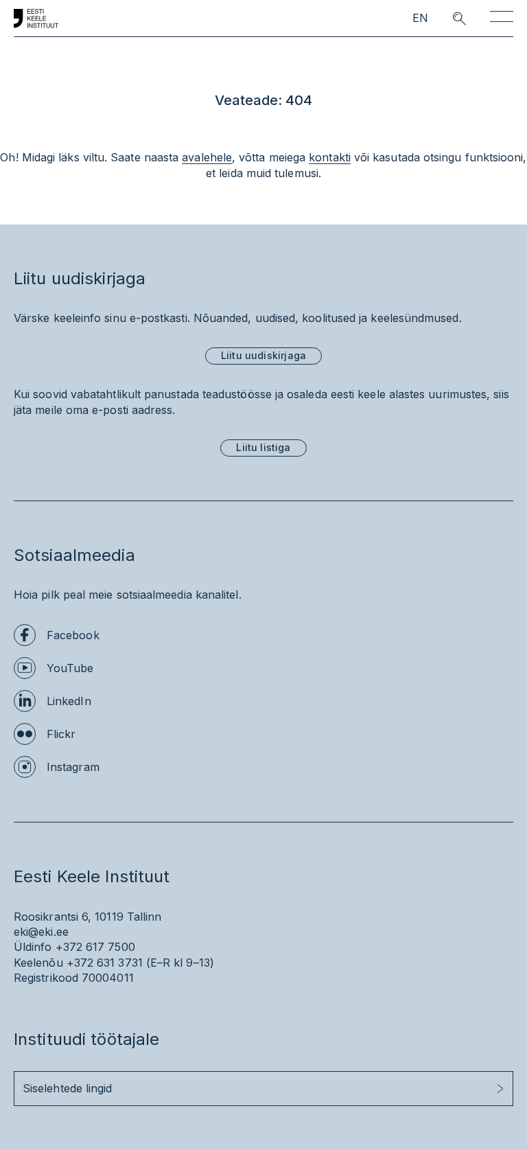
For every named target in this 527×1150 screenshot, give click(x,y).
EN (420, 18)
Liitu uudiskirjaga (263, 355)
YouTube (70, 668)
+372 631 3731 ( (108, 962)
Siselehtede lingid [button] (67, 1088)
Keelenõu (38, 962)
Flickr (61, 734)
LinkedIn (69, 701)
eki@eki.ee (41, 932)
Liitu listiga (263, 447)
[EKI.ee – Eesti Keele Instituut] (36, 18)
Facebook (73, 635)
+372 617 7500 (95, 947)
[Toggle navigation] (501, 18)
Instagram (73, 767)
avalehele (207, 157)
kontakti (330, 157)
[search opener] (447, 18)
